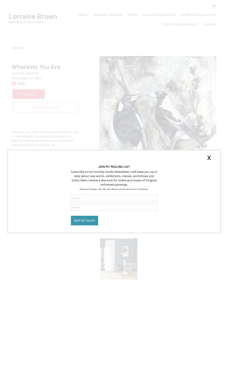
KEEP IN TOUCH (84, 221)
